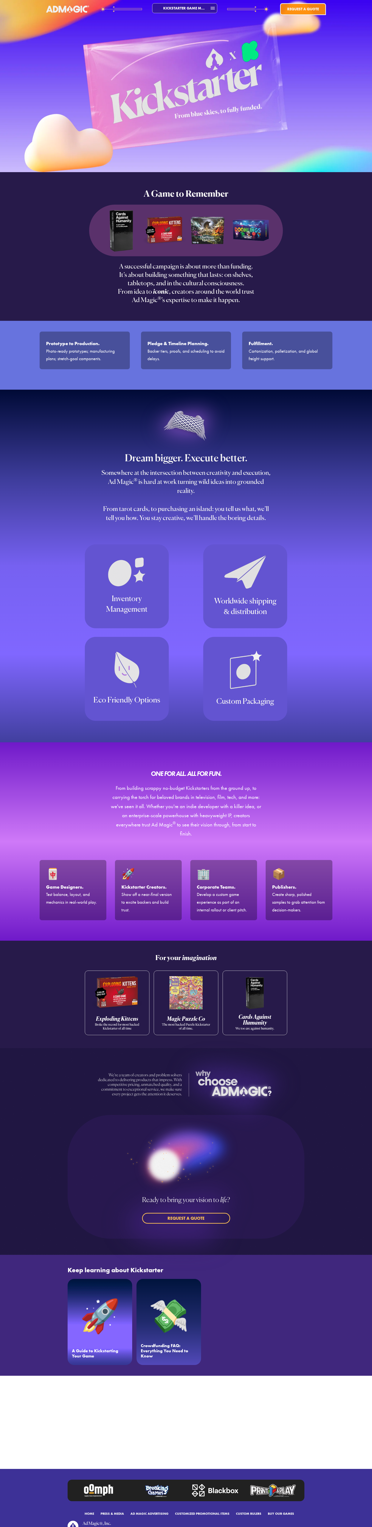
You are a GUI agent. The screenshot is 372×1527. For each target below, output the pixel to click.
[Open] (213, 8)
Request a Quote (303, 9)
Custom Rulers (248, 1514)
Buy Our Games (281, 1514)
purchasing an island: (186, 509)
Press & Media (112, 1514)
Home (89, 1514)
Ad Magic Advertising (149, 1514)
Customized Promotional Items (202, 1514)
